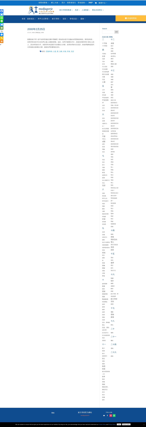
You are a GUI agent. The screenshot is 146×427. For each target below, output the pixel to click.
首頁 (23, 19)
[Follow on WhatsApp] (114, 415)
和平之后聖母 (43, 19)
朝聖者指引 (71, 3)
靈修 (82, 19)
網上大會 (54, 3)
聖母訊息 (73, 19)
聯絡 (52, 413)
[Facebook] (1, 11)
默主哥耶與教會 (65, 10)
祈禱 (64, 51)
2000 (42, 32)
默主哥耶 (55, 19)
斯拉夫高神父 (97, 10)
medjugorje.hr (85, 415)
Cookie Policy (102, 424)
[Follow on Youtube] (104, 415)
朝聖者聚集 (43, 3)
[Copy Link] (1, 38)
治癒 (60, 51)
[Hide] (0, 44)
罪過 (68, 51)
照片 (63, 3)
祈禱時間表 (132, 18)
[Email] (1, 28)
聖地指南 (81, 3)
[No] (144, 424)
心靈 (54, 51)
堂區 (64, 19)
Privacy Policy (112, 424)
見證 (76, 10)
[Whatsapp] (1, 17)
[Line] (1, 21)
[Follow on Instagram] (110, 415)
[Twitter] (1, 14)
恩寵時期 (49, 51)
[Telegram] (1, 24)
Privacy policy (126, 424)
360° (90, 3)
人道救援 (85, 10)
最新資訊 (30, 19)
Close (118, 424)
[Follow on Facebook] (107, 415)
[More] (1, 41)
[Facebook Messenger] (1, 34)
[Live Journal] (1, 31)
